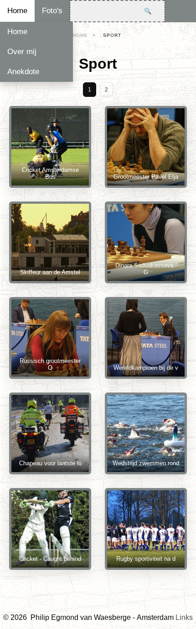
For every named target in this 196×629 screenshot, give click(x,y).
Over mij (21, 51)
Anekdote (23, 71)
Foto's (52, 10)
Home (17, 10)
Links (184, 617)
